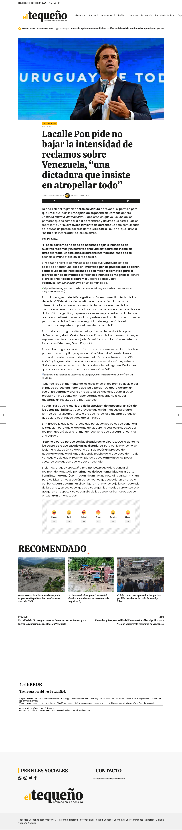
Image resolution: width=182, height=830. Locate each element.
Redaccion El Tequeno (80, 195)
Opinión (160, 819)
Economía (146, 15)
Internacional (108, 15)
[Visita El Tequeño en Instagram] (25, 778)
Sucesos (133, 15)
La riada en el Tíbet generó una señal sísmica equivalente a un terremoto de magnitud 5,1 (88, 598)
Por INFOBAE (50, 239)
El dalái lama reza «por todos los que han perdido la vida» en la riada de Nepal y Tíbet (139, 598)
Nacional (93, 15)
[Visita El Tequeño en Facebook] (35, 778)
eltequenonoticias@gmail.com (109, 778)
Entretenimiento (163, 15)
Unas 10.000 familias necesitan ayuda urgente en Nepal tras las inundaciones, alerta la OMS (39, 598)
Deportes (149, 819)
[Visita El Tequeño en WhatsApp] (20, 778)
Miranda (79, 15)
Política (122, 15)
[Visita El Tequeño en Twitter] (31, 778)
